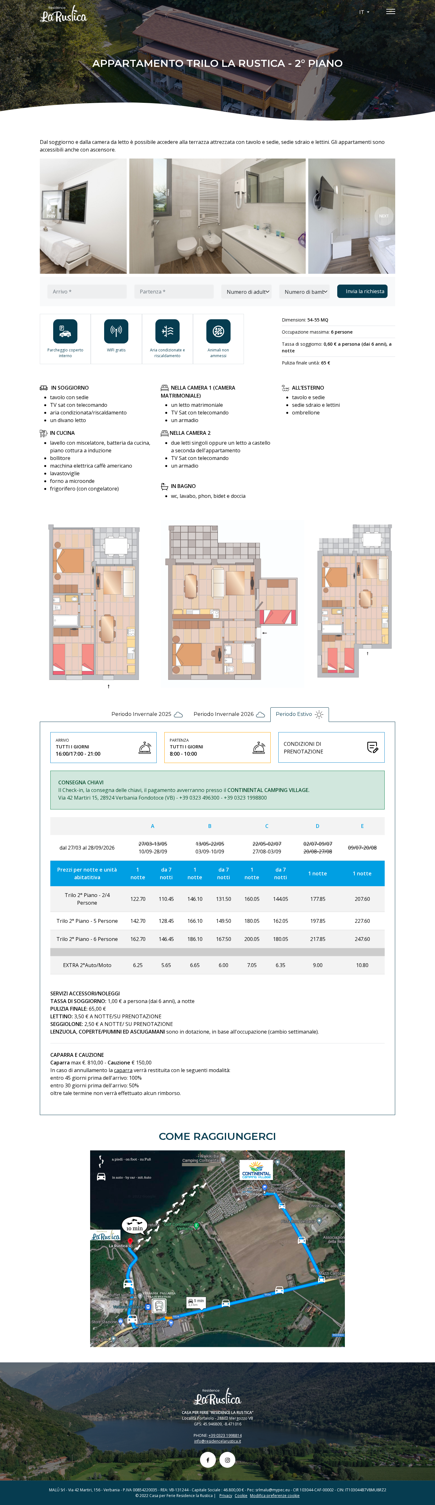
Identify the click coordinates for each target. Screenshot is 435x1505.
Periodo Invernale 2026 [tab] (223, 714)
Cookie (241, 1495)
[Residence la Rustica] (96, 13)
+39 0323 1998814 (225, 1435)
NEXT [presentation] (384, 216)
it (362, 12)
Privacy (225, 1495)
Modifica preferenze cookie (275, 1495)
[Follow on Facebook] (208, 1460)
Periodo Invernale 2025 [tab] (141, 714)
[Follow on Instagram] (227, 1460)
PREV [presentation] (51, 216)
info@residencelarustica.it (217, 1441)
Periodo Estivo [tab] (294, 714)
